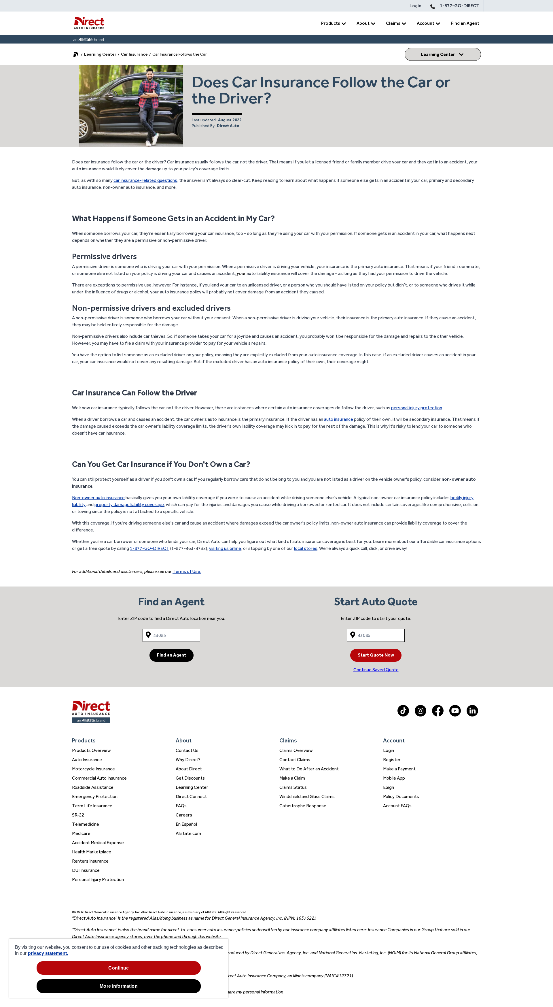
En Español (186, 824)
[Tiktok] (403, 715)
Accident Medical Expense (98, 842)
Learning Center (100, 54)
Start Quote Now (376, 655)
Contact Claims (294, 759)
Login (415, 5)
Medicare (81, 833)
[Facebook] (438, 715)
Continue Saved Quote (376, 669)
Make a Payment (399, 769)
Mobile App (394, 778)
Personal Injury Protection (98, 879)
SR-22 (78, 815)
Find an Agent (465, 23)
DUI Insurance (86, 870)
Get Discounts (190, 778)
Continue (118, 967)
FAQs (181, 805)
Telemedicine (85, 824)
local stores (305, 548)
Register (392, 759)
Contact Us (187, 750)
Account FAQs (397, 805)
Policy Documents (401, 796)
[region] (118, 968)
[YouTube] (455, 715)
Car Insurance (134, 54)
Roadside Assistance (92, 787)
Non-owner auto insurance (98, 497)
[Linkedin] (472, 715)
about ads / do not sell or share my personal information (230, 992)
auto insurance (338, 419)
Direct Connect (191, 796)
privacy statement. (48, 953)
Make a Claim (292, 778)
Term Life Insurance (92, 805)
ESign (388, 787)
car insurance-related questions (145, 180)
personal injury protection (416, 407)
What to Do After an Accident (309, 769)
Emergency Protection (95, 796)
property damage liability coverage (129, 504)
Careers (184, 815)
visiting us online (225, 548)
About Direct (189, 769)
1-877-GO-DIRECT (459, 5)
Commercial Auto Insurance (99, 778)
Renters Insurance (90, 861)
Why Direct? (188, 759)
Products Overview (91, 750)
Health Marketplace (91, 852)
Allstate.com (188, 833)
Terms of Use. (187, 571)
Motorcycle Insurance (93, 769)
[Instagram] (420, 715)
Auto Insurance (87, 759)
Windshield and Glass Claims (307, 796)
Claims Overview (296, 750)
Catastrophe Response (302, 805)
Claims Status (293, 787)
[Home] (89, 23)
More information (119, 986)
